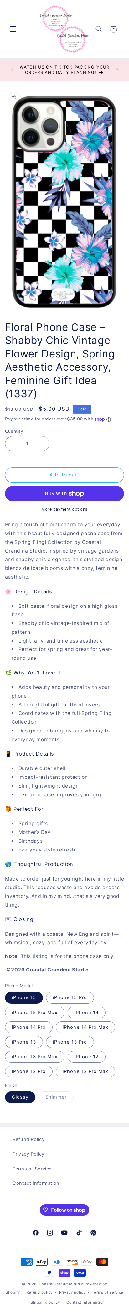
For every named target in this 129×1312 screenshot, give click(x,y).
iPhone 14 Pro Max (85, 1027)
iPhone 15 (24, 997)
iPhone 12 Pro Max (85, 1071)
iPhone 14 (87, 1012)
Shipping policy (45, 1302)
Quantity (14, 431)
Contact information (85, 1302)
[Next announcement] (117, 70)
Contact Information (36, 1183)
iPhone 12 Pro (29, 1071)
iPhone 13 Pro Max (35, 1056)
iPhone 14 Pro (29, 1027)
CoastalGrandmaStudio (61, 1284)
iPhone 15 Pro (70, 997)
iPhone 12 (87, 1056)
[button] (13, 29)
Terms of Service (32, 1169)
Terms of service (107, 1292)
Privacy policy (72, 1292)
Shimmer (59, 1098)
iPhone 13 (24, 1042)
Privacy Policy (28, 1154)
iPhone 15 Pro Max (35, 1012)
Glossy (20, 1097)
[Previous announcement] (12, 70)
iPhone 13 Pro (70, 1042)
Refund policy (40, 1292)
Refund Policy (28, 1139)
